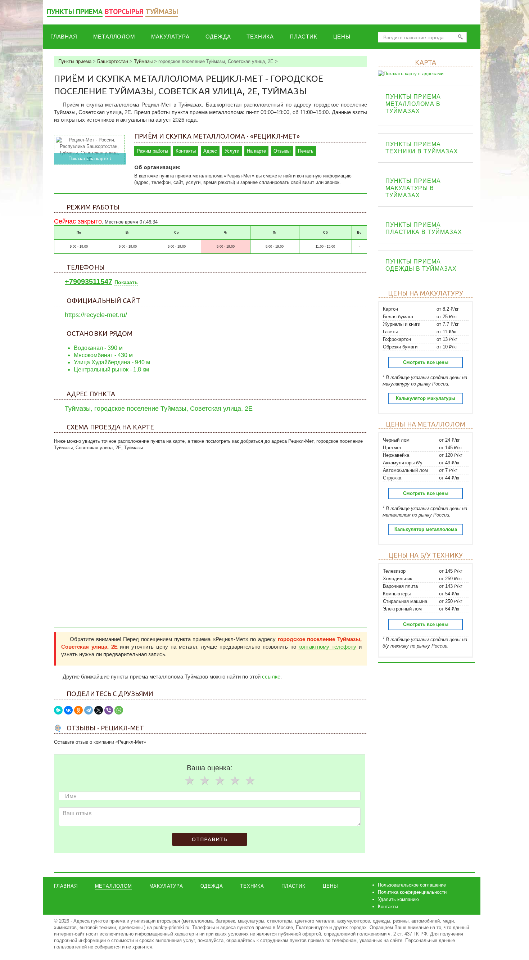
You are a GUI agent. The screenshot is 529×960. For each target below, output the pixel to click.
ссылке (271, 676)
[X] (98, 710)
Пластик (303, 36)
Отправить (210, 839)
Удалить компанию (398, 899)
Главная (63, 36)
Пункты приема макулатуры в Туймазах (413, 188)
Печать (305, 151)
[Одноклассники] (78, 710)
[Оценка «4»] (234, 780)
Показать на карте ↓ (90, 158)
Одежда (218, 36)
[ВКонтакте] (68, 710)
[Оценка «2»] (204, 780)
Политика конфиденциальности (412, 892)
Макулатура (170, 36)
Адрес (210, 151)
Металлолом (114, 36)
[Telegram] (88, 710)
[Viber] (108, 710)
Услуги (232, 151)
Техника (260, 36)
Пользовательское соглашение (412, 885)
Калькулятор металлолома (425, 529)
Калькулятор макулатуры (425, 398)
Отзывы (281, 151)
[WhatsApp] (118, 710)
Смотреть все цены (425, 362)
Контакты (186, 151)
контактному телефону (327, 647)
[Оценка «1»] (189, 780)
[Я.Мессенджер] (58, 710)
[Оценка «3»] (219, 780)
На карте (256, 151)
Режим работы (152, 151)
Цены (342, 36)
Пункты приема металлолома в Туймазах (413, 104)
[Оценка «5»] (249, 780)
